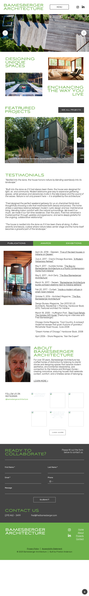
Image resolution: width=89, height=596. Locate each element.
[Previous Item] (5, 33)
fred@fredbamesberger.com (44, 515)
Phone (50, 477)
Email (7, 477)
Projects (80, 536)
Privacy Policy (33, 549)
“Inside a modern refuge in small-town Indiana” (58, 290)
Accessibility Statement (52, 549)
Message (8, 488)
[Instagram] (77, 7)
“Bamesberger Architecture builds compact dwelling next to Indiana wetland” (60, 283)
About (81, 533)
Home (81, 529)
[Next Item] (84, 33)
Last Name (53, 467)
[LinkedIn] (83, 7)
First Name (10, 467)
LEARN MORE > (41, 381)
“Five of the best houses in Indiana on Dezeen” (60, 253)
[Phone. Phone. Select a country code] (51, 481)
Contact (80, 539)
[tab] (16, 243)
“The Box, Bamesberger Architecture (58, 297)
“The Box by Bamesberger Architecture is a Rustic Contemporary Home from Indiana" (59, 268)
